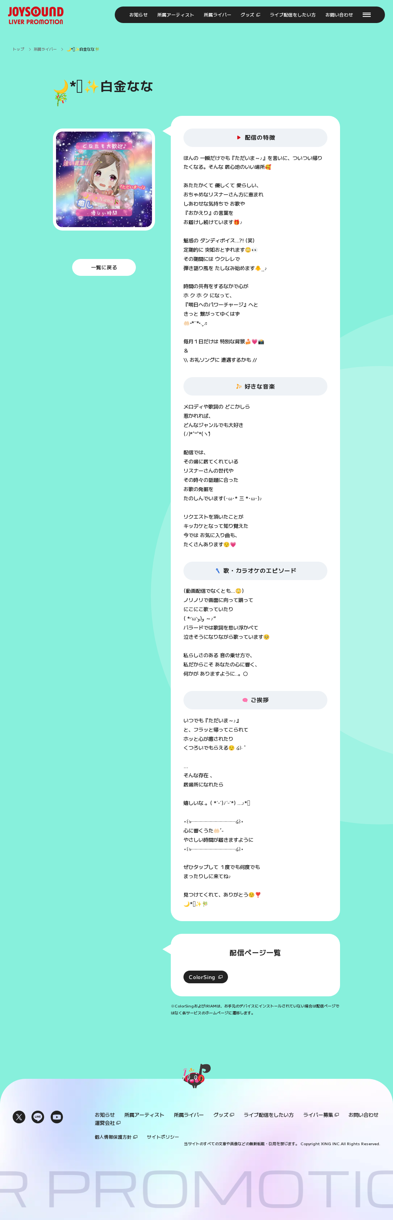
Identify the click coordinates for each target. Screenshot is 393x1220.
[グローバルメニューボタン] (367, 15)
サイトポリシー (163, 1137)
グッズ (220, 1114)
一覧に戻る (104, 267)
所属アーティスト (144, 1114)
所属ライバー (189, 1114)
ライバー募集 (318, 1114)
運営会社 (105, 1122)
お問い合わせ (363, 1114)
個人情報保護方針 (113, 1137)
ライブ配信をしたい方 (269, 1114)
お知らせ (105, 1114)
